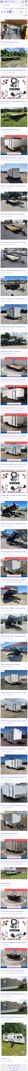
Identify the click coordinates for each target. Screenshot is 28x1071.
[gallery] (10, 12)
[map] (12, 12)
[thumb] (4, 12)
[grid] (7, 12)
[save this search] (26, 5)
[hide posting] (26, 44)
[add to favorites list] (2, 44)
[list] (2, 12)
